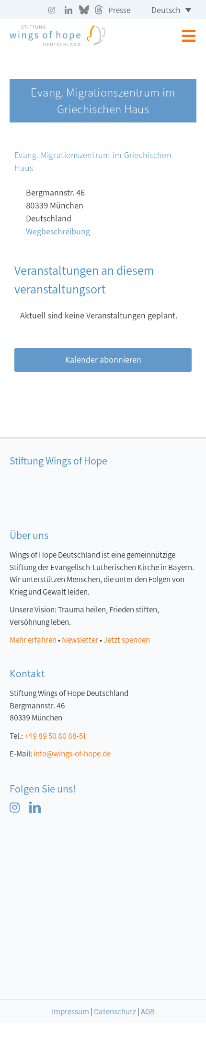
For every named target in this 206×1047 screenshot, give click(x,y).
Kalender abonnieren (103, 359)
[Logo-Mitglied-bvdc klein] (60, 890)
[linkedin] (68, 10)
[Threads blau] (74, 806)
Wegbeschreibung (58, 231)
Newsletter (80, 639)
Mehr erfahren (33, 639)
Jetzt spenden (126, 639)
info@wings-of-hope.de (72, 753)
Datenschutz (115, 1011)
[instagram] (51, 10)
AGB (148, 1011)
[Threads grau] (99, 9)
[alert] (103, 316)
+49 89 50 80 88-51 (55, 736)
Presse (119, 10)
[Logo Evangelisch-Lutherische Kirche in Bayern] (67, 842)
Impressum (70, 1011)
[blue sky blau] (55, 806)
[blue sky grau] (84, 9)
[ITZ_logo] (69, 952)
